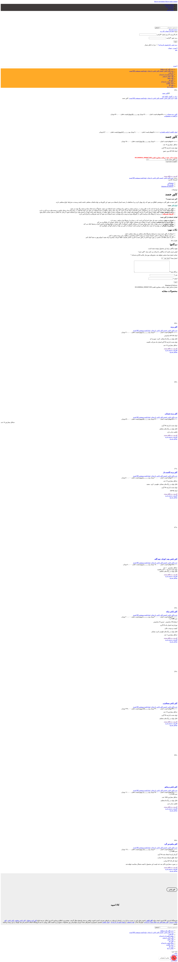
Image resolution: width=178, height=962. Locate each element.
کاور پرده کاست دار (170, 472)
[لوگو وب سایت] (165, 26)
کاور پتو (159, 922)
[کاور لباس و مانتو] (163, 753)
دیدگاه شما (173, 272)
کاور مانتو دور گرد (170, 844)
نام (175, 275)
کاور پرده (174, 327)
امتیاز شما (173, 258)
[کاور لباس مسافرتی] (163, 670)
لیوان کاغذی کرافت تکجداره (168, 132)
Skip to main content (171, 1)
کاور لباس (149, 920)
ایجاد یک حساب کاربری (167, 31)
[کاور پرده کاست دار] (163, 467)
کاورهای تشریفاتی (168, 214)
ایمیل (175, 278)
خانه (175, 98)
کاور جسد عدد (170, 159)
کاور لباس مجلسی (20, 920)
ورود (175, 41)
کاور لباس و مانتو (171, 787)
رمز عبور (171, 38)
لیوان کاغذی (105, 922)
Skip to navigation (159, 1)
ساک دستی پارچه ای (150, 922)
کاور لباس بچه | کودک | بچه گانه (166, 559)
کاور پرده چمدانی (171, 114)
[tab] (171, 183)
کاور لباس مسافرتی (170, 703)
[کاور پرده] (163, 321)
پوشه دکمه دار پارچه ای (118, 922)
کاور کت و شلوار (32, 920)
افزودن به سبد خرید (171, 161)
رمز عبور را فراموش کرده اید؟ (167, 45)
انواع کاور (174, 205)
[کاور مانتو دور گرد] (163, 838)
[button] (171, 350)
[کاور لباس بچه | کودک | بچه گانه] (163, 525)
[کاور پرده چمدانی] (163, 380)
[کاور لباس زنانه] (163, 606)
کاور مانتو (165, 922)
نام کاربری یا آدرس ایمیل (167, 34)
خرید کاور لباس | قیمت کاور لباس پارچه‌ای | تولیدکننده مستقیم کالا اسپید (151, 98)
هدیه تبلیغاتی (130, 922)
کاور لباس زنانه (171, 611)
